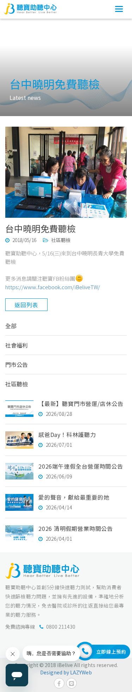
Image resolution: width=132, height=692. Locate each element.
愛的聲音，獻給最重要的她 (73, 497)
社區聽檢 (16, 384)
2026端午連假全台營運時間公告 (80, 466)
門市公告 (16, 364)
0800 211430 (60, 626)
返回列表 (26, 304)
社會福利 (16, 345)
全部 (11, 326)
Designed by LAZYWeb (66, 672)
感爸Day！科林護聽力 (67, 434)
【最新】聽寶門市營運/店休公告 (81, 403)
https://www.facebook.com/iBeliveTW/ (52, 287)
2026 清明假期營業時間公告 (75, 528)
